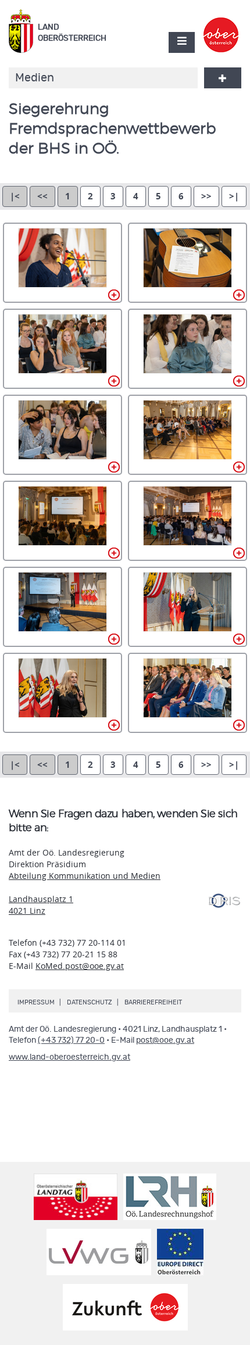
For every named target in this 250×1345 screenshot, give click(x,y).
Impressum (36, 1002)
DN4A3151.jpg (62, 521)
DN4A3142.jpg (187, 349)
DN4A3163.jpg (62, 693)
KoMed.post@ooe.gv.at (79, 965)
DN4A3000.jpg (62, 263)
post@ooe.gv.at (165, 1040)
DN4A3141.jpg (62, 349)
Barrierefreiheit (153, 1002)
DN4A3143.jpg (62, 435)
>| (234, 196)
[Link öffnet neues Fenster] (221, 25)
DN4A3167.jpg (187, 693)
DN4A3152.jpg (187, 521)
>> (206, 196)
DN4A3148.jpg (187, 435)
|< (15, 196)
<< (42, 196)
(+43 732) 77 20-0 (71, 1040)
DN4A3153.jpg (62, 607)
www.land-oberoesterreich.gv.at (69, 1057)
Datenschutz (89, 1002)
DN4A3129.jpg (187, 263)
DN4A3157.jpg (187, 607)
